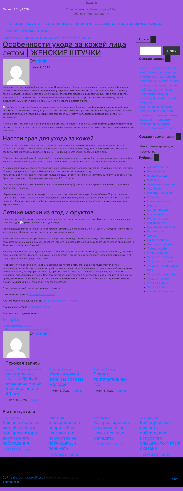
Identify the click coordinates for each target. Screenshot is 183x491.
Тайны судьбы (157, 248)
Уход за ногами (158, 278)
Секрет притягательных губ (110, 379)
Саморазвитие (105, 23)
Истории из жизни (35, 31)
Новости (13, 31)
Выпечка (153, 180)
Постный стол (157, 223)
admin (41, 61)
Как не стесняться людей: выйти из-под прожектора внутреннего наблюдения (159, 72)
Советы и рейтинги (132, 23)
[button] (176, 27)
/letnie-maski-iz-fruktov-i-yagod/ (60, 300)
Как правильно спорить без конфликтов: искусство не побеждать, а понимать (159, 85)
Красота (34, 23)
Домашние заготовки (162, 184)
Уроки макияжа (158, 253)
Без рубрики (156, 171)
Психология (83, 23)
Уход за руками (158, 283)
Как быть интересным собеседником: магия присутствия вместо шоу (158, 124)
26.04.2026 (151, 454)
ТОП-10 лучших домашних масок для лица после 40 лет (23, 386)
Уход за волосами (160, 257)
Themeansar (11, 481)
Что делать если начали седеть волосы (27, 329)
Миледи (91, 2)
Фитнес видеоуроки (161, 291)
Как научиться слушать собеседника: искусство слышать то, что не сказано (159, 111)
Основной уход (50, 38)
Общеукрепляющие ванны (18, 326)
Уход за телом (157, 287)
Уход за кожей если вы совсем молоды (66, 379)
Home (173, 479)
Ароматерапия (157, 167)
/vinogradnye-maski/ (39, 307)
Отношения (17, 23)
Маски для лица (27, 38)
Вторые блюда (157, 175)
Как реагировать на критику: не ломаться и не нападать (158, 98)
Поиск (144, 39)
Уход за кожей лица (75, 38)
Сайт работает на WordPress (23, 477)
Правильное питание (57, 23)
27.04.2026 (14, 449)
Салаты (152, 235)
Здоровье (155, 23)
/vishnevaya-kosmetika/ (42, 294)
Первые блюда (157, 218)
